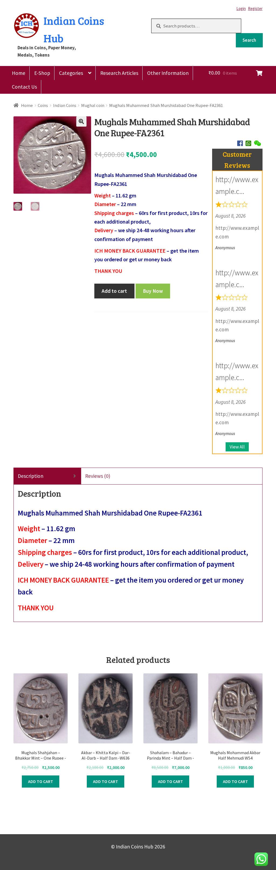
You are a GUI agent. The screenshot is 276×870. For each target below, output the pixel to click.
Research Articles (119, 73)
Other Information (168, 73)
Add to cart (114, 291)
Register (255, 8)
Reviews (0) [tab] (97, 476)
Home (18, 73)
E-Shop (42, 73)
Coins (43, 105)
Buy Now (153, 291)
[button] (81, 121)
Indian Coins (64, 105)
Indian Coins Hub (74, 29)
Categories (71, 73)
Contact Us (24, 86)
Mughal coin (92, 105)
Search (249, 40)
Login (241, 8)
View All (237, 447)
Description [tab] (30, 476)
